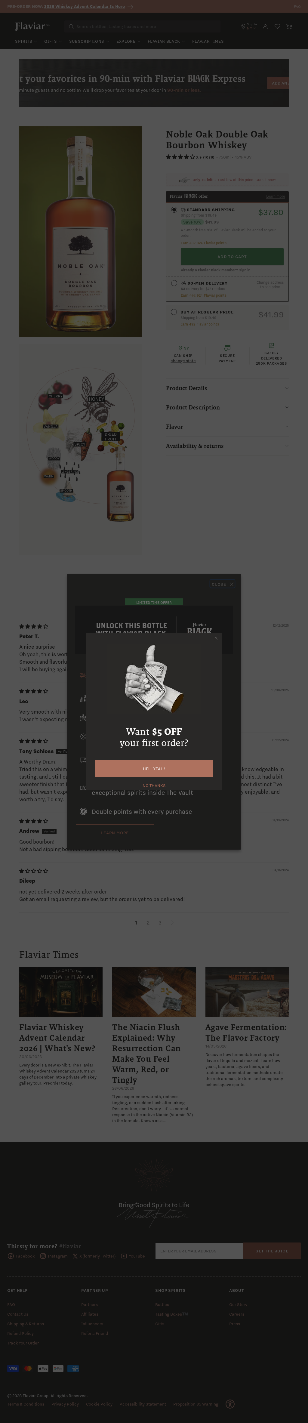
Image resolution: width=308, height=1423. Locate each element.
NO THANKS (154, 785)
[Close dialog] (216, 638)
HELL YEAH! (154, 768)
